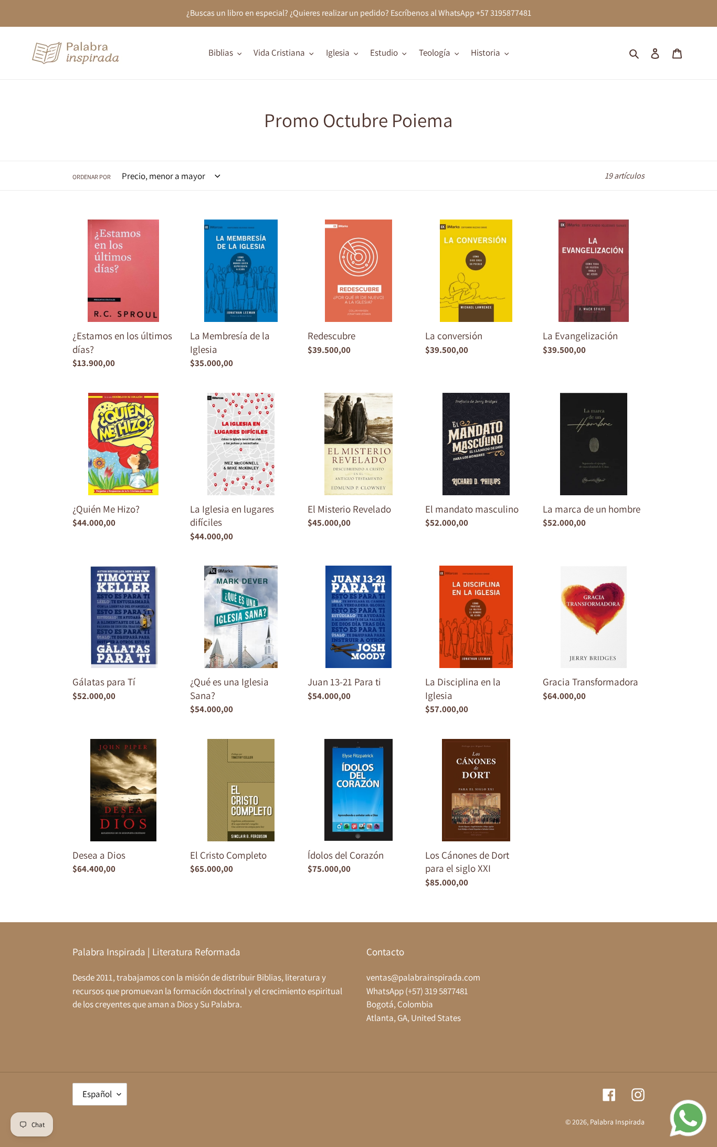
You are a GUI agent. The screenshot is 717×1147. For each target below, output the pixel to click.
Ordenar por (91, 177)
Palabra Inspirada (617, 1122)
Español (97, 1094)
